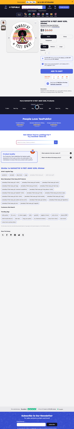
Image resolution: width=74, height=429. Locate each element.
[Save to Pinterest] (15, 234)
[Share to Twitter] (3, 234)
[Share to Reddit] (19, 234)
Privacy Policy (34, 428)
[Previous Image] (9, 38)
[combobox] (32, 7)
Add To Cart (57, 71)
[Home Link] (14, 7)
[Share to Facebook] (7, 234)
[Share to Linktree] (11, 234)
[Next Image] (35, 38)
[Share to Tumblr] (23, 234)
